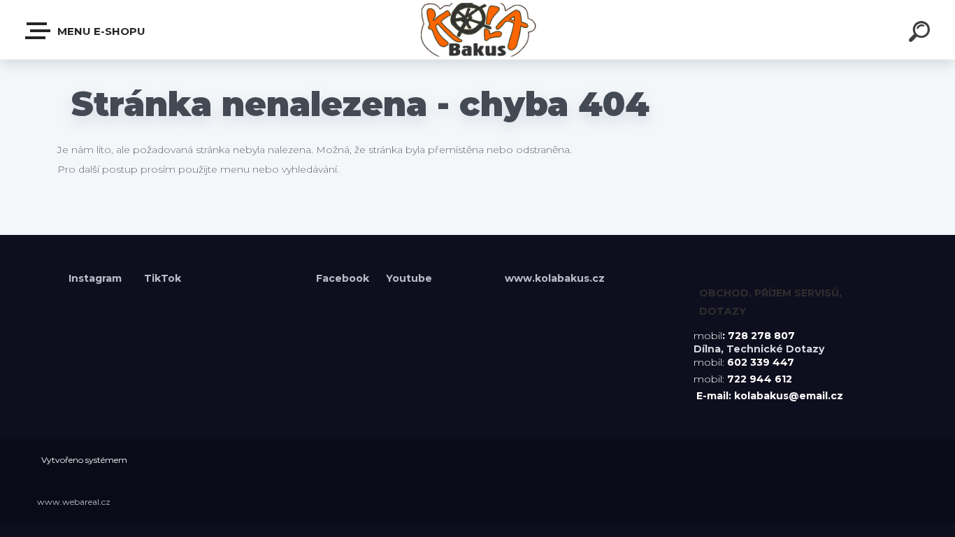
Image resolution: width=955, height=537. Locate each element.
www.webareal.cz (73, 501)
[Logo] (478, 30)
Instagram (96, 278)
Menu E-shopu (100, 31)
